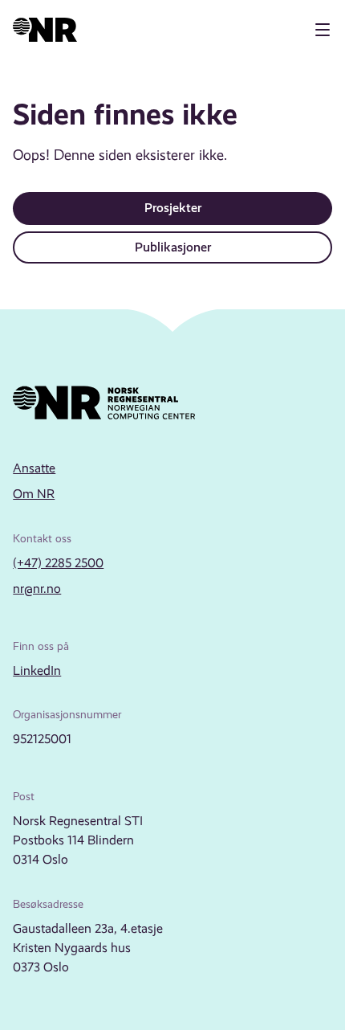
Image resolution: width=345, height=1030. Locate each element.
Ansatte (34, 468)
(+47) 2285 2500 (58, 562)
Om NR (34, 493)
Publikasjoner (173, 247)
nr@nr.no (37, 588)
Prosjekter (172, 207)
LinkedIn (37, 670)
